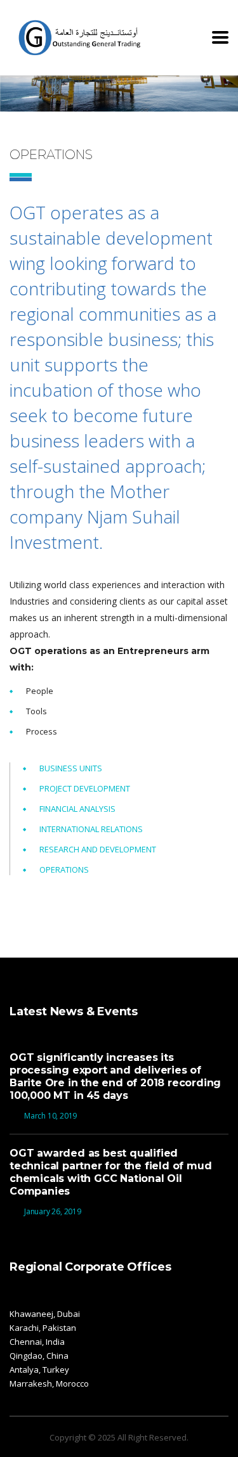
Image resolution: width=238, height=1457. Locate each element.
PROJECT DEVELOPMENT (84, 788)
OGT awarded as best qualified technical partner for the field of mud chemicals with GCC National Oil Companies (110, 1172)
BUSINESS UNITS (70, 768)
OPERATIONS (64, 869)
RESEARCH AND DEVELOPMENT (97, 849)
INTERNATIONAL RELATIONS (91, 829)
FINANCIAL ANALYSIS (77, 808)
